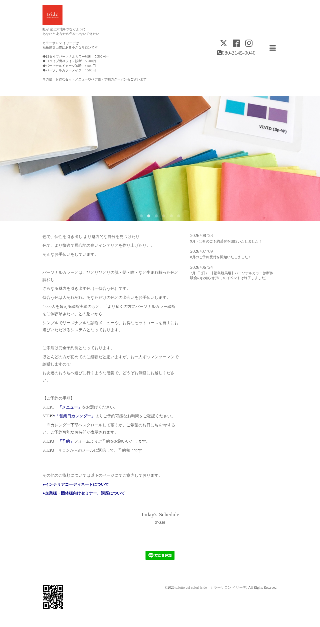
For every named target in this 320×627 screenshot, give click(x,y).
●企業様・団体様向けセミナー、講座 (75, 493)
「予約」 (66, 441)
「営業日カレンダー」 (75, 416)
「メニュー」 (70, 407)
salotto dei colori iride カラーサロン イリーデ (211, 587)
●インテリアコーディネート (67, 484)
